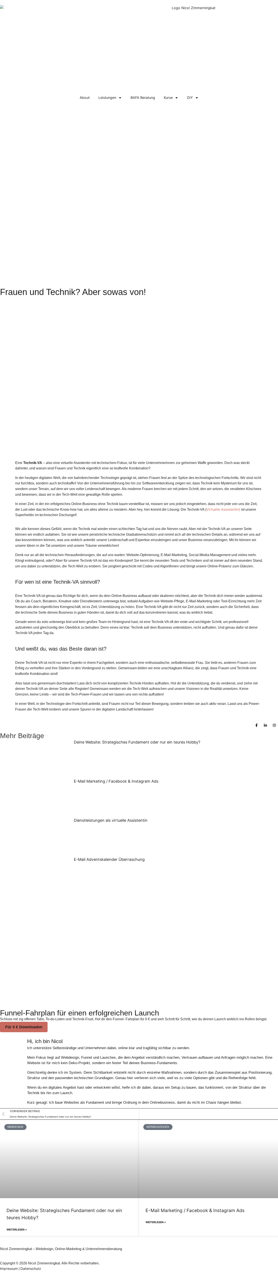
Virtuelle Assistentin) (223, 509)
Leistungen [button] (107, 97)
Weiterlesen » (17, 1229)
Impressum (9, 1268)
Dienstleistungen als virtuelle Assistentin (110, 820)
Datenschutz (30, 1268)
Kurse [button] (168, 97)
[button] (24, 1027)
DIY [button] (190, 97)
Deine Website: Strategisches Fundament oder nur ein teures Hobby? (137, 742)
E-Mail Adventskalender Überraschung (109, 859)
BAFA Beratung (143, 97)
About (85, 97)
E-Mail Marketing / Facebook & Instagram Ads (116, 781)
